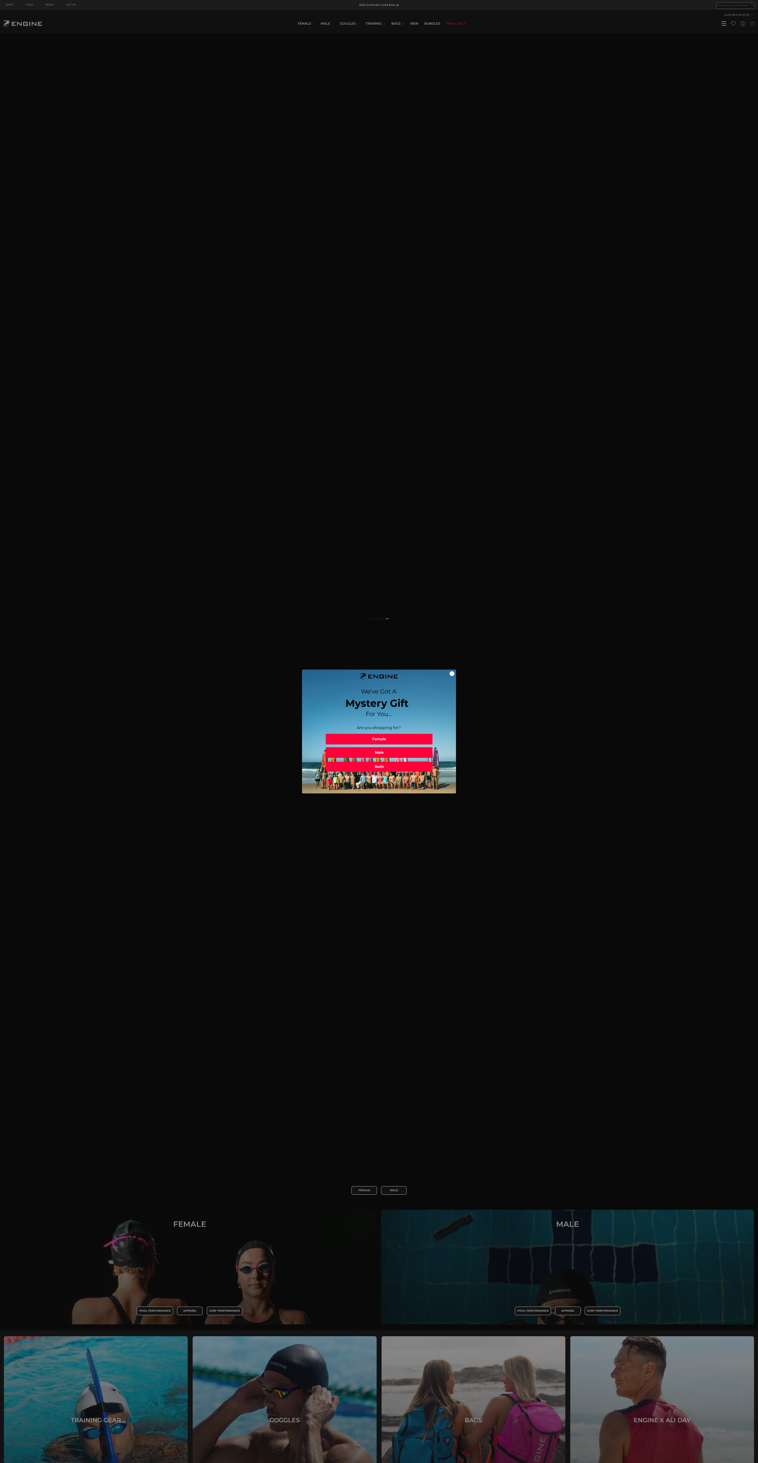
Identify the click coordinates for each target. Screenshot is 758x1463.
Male (379, 752)
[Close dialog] (451, 673)
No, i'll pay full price (379, 782)
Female (379, 739)
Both (379, 767)
